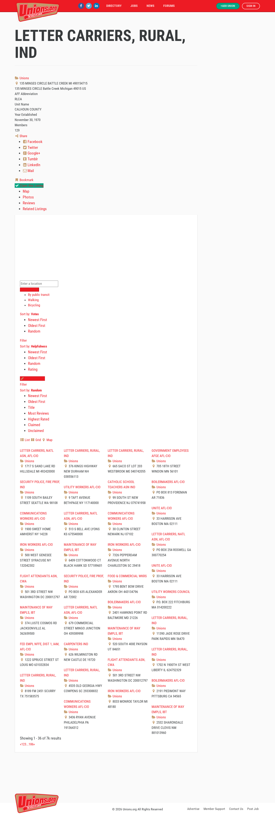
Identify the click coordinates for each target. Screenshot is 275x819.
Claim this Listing (31, 186)
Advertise (193, 809)
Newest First (37, 319)
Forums (169, 6)
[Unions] (38, 12)
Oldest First (36, 325)
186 (31, 744)
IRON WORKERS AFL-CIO (36, 545)
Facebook (34, 141)
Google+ (33, 153)
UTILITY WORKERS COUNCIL (171, 592)
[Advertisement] (137, 777)
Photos (28, 197)
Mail (30, 170)
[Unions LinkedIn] (96, 6)
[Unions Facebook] (81, 6)
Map (26, 191)
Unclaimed (36, 430)
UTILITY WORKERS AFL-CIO (82, 487)
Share (23, 136)
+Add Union (228, 6)
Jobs (134, 6)
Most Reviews (38, 413)
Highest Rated (38, 419)
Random (34, 331)
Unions (24, 78)
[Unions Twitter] (89, 6)
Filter (23, 340)
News (150, 6)
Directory (114, 6)
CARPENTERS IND (76, 644)
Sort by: (29, 314)
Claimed (34, 425)
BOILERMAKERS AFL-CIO (168, 482)
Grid (38, 440)
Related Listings (35, 209)
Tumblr (32, 159)
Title (31, 407)
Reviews (29, 203)
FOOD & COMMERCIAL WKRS (127, 576)
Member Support (214, 809)
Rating (32, 369)
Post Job (253, 809)
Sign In (250, 6)
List (27, 440)
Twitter (32, 147)
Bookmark (26, 180)
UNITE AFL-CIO (162, 508)
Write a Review (34, 379)
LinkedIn (33, 165)
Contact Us (236, 809)
